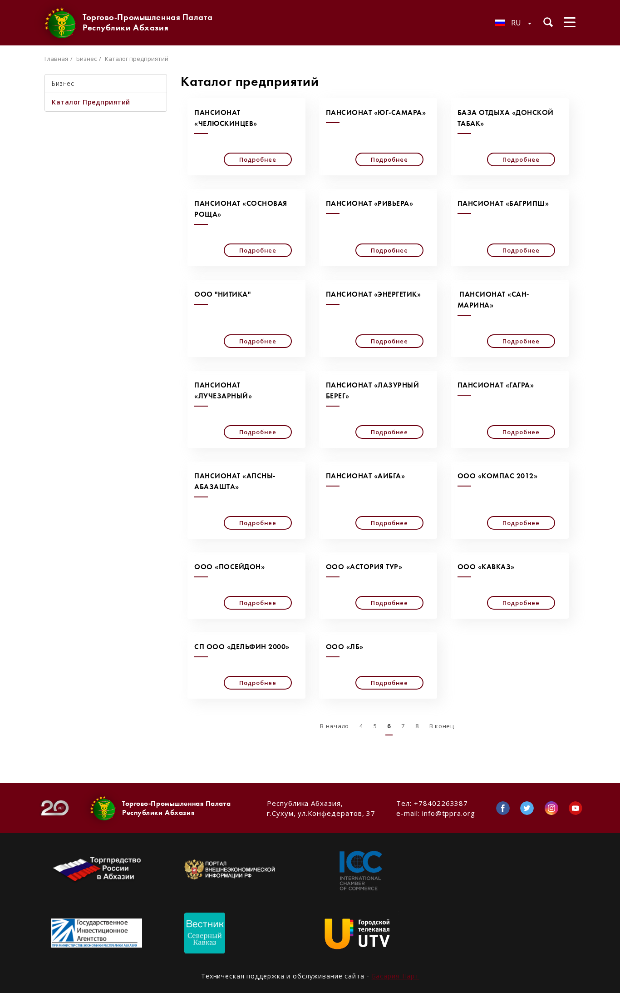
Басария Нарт (395, 976)
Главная (56, 59)
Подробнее (257, 159)
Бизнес (86, 59)
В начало (334, 726)
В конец (441, 726)
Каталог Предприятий (91, 102)
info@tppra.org (448, 813)
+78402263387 (441, 803)
